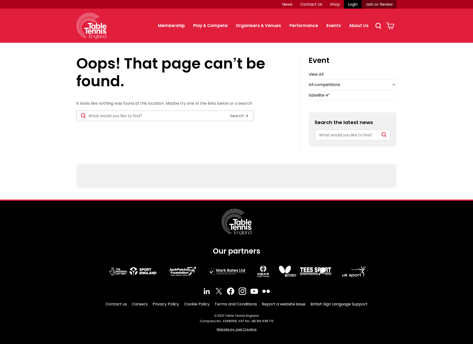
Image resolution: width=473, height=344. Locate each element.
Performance (303, 26)
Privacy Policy (165, 304)
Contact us (116, 304)
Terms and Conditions (236, 304)
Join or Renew (379, 4)
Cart (390, 26)
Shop (335, 4)
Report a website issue (283, 304)
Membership (171, 26)
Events (333, 26)
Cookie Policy (197, 304)
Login (353, 4)
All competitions (324, 84)
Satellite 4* (319, 95)
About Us (359, 26)
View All (316, 74)
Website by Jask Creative (237, 329)
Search (378, 25)
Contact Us (311, 4)
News (287, 4)
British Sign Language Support (339, 304)
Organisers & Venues (258, 26)
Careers (140, 304)
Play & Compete (210, 26)
